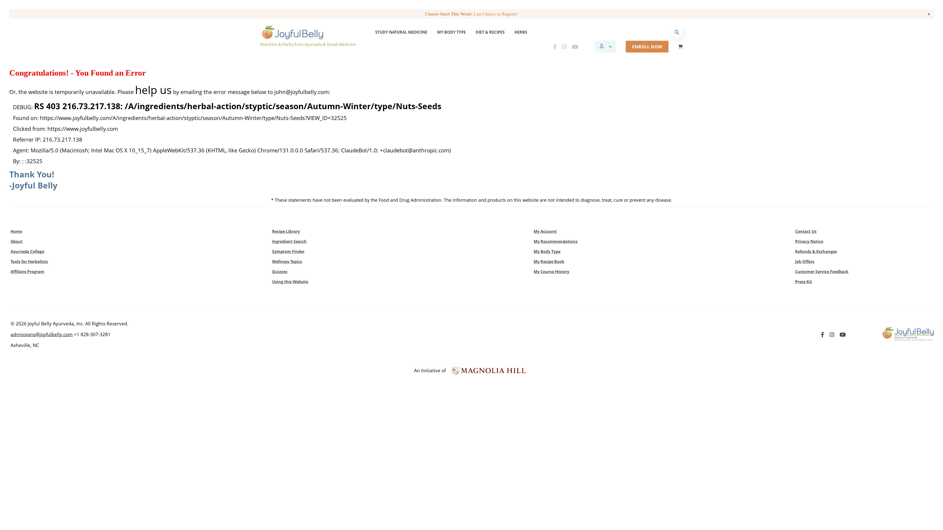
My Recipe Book (549, 261)
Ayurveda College (27, 251)
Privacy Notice (809, 241)
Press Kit (803, 281)
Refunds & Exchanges (816, 251)
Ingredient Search (289, 241)
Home (16, 231)
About (17, 241)
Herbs (520, 32)
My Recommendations (556, 241)
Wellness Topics (287, 261)
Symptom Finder (288, 251)
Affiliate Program (27, 271)
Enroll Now (647, 47)
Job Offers (804, 261)
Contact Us (806, 231)
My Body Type (451, 32)
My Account (545, 231)
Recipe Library (286, 231)
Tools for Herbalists (29, 261)
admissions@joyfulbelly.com (42, 334)
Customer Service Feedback (821, 271)
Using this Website (290, 281)
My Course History (551, 271)
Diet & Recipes (490, 32)
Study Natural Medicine (401, 32)
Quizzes (279, 271)
